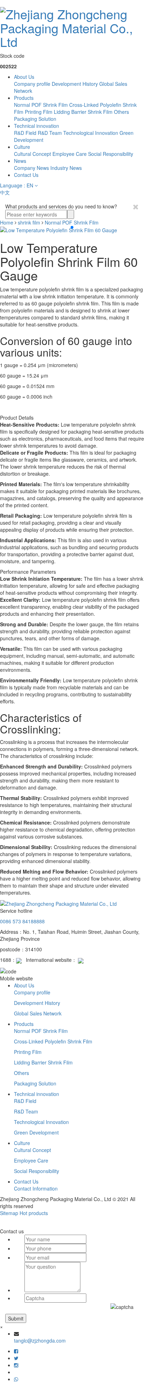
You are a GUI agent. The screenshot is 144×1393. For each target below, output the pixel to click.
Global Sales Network (38, 1013)
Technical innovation (36, 125)
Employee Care (69, 153)
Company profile (32, 83)
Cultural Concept (32, 153)
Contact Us (26, 174)
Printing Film (38, 111)
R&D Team (50, 132)
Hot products (34, 1212)
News (20, 160)
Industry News (66, 167)
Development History (75, 83)
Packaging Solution (35, 118)
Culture (22, 146)
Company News (31, 167)
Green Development (36, 1132)
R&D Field (25, 132)
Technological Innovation (90, 132)
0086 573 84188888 (22, 921)
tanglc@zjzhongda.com (40, 1340)
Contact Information (36, 1188)
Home (6, 222)
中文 (5, 192)
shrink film (29, 222)
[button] (72, 227)
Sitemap (9, 1212)
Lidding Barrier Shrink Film (83, 111)
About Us (24, 76)
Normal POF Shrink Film (41, 104)
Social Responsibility (110, 153)
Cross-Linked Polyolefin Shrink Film (53, 1041)
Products (24, 97)
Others (121, 111)
